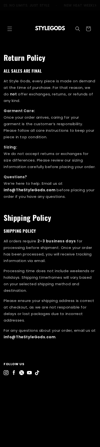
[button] (9, 28)
